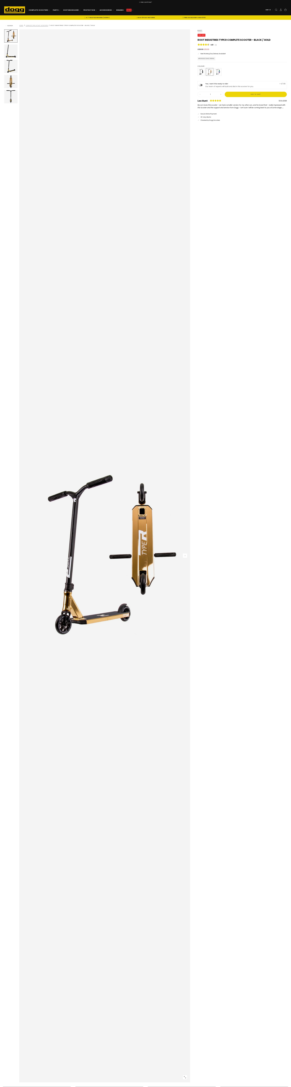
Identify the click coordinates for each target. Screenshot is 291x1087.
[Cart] (285, 10)
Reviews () (242, 45)
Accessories (106, 10)
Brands (120, 10)
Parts (56, 10)
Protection (89, 10)
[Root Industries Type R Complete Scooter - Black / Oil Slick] (218, 72)
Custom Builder (71, 10)
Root (200, 30)
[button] (276, 10)
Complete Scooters (38, 10)
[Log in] (280, 10)
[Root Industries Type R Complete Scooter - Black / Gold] (210, 72)
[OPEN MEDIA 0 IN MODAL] (185, 1077)
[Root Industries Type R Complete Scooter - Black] (201, 72)
